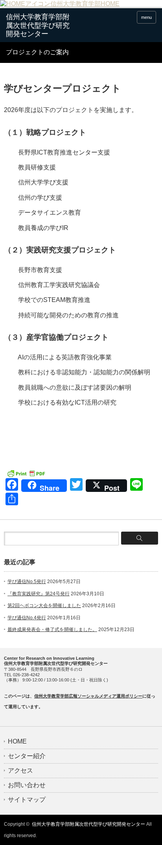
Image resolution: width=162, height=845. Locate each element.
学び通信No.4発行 (26, 617)
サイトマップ (27, 800)
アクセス (20, 771)
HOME (17, 741)
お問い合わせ (27, 785)
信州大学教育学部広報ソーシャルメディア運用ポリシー (88, 696)
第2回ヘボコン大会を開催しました (44, 605)
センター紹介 (27, 756)
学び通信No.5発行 (26, 581)
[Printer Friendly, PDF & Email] (26, 473)
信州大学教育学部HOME (85, 3)
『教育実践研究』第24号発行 (38, 593)
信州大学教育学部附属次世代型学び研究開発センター (88, 824)
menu (146, 17)
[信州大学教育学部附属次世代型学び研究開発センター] (38, 26)
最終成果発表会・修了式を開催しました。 (52, 629)
